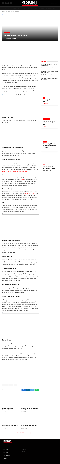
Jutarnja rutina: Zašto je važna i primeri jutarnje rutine (29, 426)
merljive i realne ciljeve (29, 193)
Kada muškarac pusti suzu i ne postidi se (10, 426)
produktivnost (5, 385)
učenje (15, 385)
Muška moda (14, 8)
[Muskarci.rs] (30, 3)
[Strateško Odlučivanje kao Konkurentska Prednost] (10, 402)
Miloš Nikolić (46, 103)
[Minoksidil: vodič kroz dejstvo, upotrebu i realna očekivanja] (30, 402)
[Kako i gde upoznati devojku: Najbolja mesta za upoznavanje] (49, 158)
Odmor (22, 179)
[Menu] (2, 8)
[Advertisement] (20, 53)
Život (54, 8)
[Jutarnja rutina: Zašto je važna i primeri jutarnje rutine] (30, 419)
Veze (24, 8)
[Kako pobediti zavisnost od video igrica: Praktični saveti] (49, 112)
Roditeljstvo (49, 8)
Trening (36, 8)
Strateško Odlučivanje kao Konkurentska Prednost (7, 409)
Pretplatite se (53, 3)
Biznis (19, 8)
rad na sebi (11, 385)
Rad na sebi (29, 8)
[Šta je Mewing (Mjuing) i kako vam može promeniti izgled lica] (49, 135)
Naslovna (7, 8)
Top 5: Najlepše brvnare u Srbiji (49, 100)
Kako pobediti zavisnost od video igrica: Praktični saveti (49, 122)
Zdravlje (41, 8)
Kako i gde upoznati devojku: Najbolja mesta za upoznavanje (49, 168)
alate (35, 346)
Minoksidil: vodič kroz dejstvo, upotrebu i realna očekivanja (29, 409)
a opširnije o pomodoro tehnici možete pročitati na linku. (15, 171)
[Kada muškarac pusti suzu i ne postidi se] (10, 419)
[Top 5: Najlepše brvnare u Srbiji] (49, 91)
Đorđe (45, 126)
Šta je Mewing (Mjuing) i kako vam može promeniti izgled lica (49, 145)
